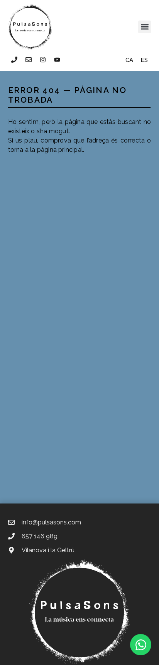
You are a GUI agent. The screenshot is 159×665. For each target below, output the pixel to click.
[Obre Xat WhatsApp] (140, 644)
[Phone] (14, 59)
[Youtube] (57, 59)
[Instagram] (43, 59)
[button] (144, 27)
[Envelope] (28, 59)
